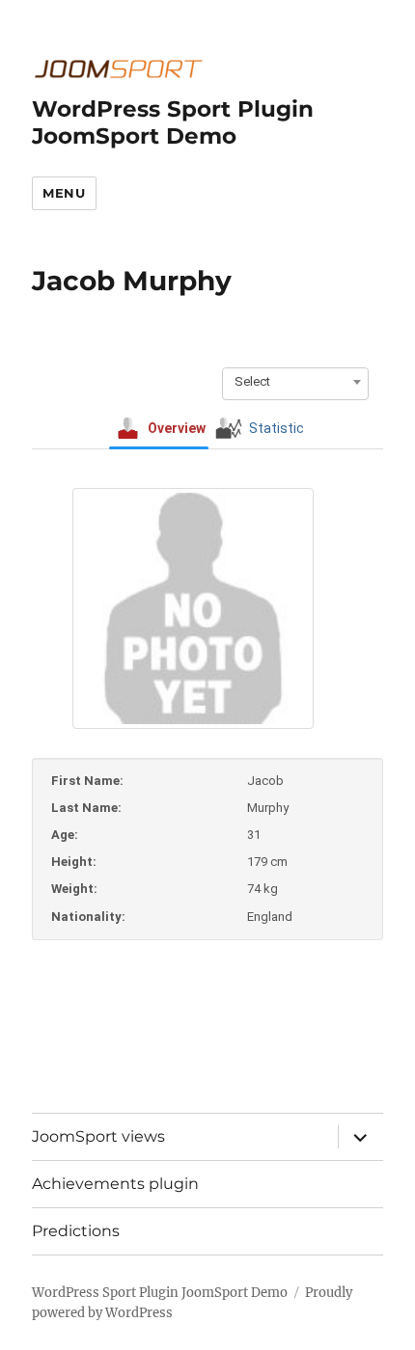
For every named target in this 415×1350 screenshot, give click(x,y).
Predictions (76, 1231)
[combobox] (295, 381)
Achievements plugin (115, 1183)
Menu (63, 193)
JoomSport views (98, 1136)
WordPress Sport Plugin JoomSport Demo (173, 122)
